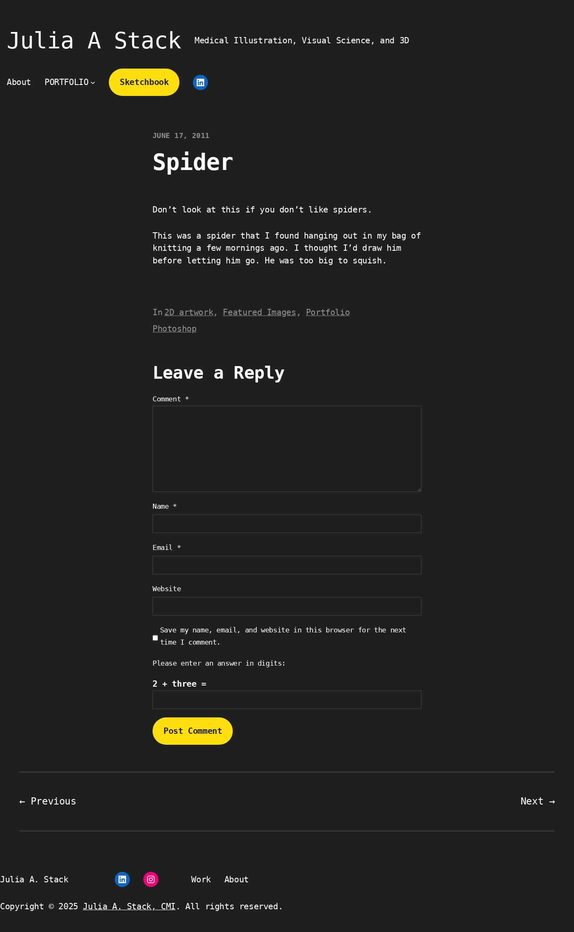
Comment (171, 399)
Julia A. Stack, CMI (129, 906)
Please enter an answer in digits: (219, 663)
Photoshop (174, 329)
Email (167, 547)
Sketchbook (144, 82)
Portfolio (328, 312)
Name (165, 506)
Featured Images (259, 312)
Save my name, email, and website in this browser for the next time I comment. (283, 636)
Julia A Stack (94, 40)
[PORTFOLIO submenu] (92, 82)
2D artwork (188, 312)
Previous (53, 801)
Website (167, 588)
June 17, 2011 (181, 135)
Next (532, 801)
